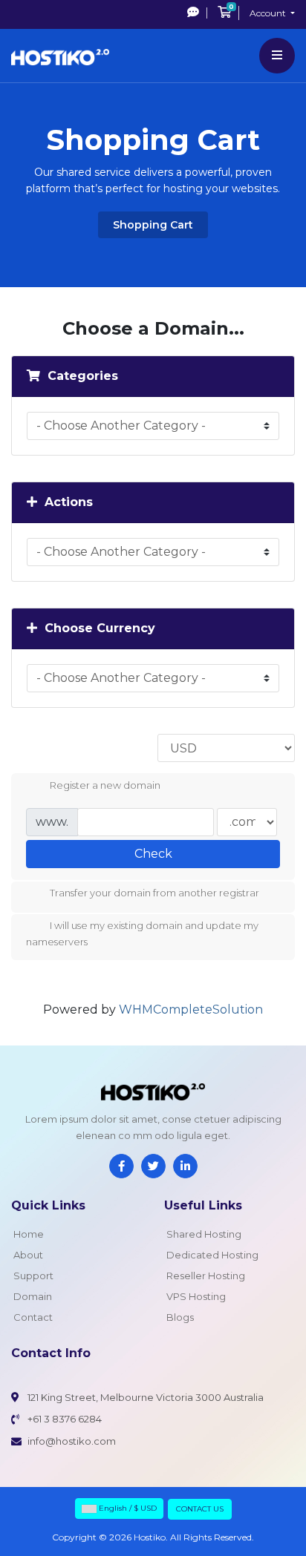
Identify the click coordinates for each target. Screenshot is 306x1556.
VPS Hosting (196, 1296)
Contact (33, 1317)
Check (153, 854)
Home (28, 1234)
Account (269, 13)
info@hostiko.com (71, 1441)
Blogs (180, 1317)
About (28, 1255)
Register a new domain (105, 785)
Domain (32, 1296)
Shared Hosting (203, 1234)
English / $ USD (127, 1508)
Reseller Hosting (205, 1275)
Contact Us (200, 1509)
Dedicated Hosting (212, 1255)
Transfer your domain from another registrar (154, 893)
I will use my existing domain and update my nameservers (142, 934)
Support (33, 1275)
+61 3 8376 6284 (64, 1419)
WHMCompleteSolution (191, 1009)
